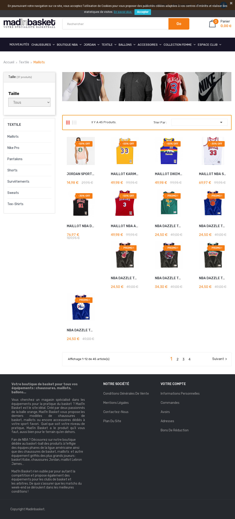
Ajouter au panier (83, 172)
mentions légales (116, 403)
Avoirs (165, 412)
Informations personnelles (180, 394)
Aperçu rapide (93, 180)
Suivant (220, 359)
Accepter (142, 12)
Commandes (170, 403)
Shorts (12, 170)
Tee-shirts (15, 204)
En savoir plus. (123, 12)
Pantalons (14, 159)
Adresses (167, 421)
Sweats (13, 193)
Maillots (13, 137)
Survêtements (18, 182)
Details (86, 180)
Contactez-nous (116, 412)
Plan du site (112, 421)
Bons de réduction (175, 430)
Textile (14, 125)
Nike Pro (13, 148)
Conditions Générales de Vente (126, 394)
